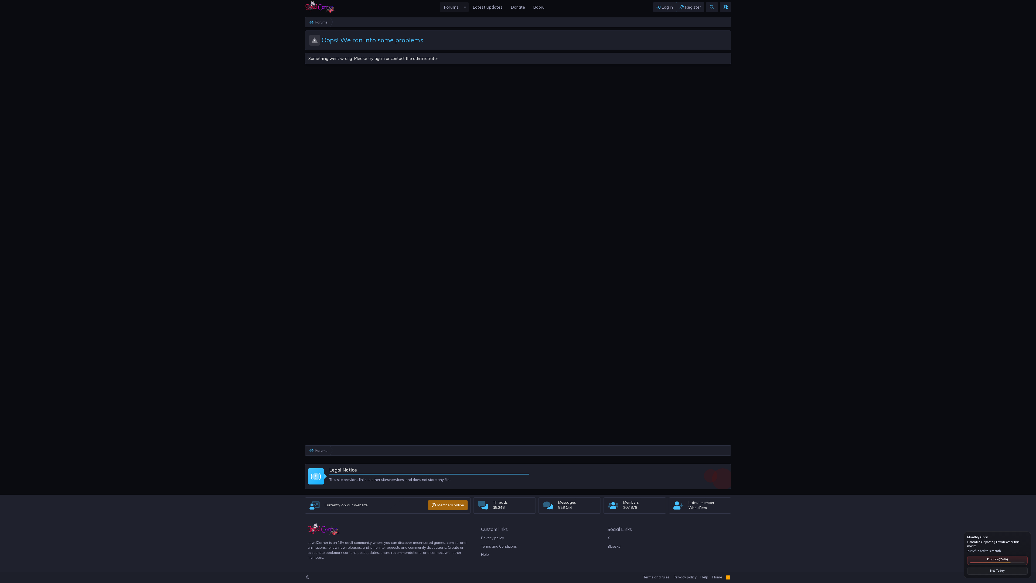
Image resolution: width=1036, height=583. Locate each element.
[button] (465, 7)
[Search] (712, 7)
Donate (997, 559)
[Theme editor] (725, 7)
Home (717, 577)
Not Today (997, 570)
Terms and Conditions (499, 546)
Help (485, 554)
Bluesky (614, 546)
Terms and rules (656, 577)
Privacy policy (492, 538)
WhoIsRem (698, 508)
